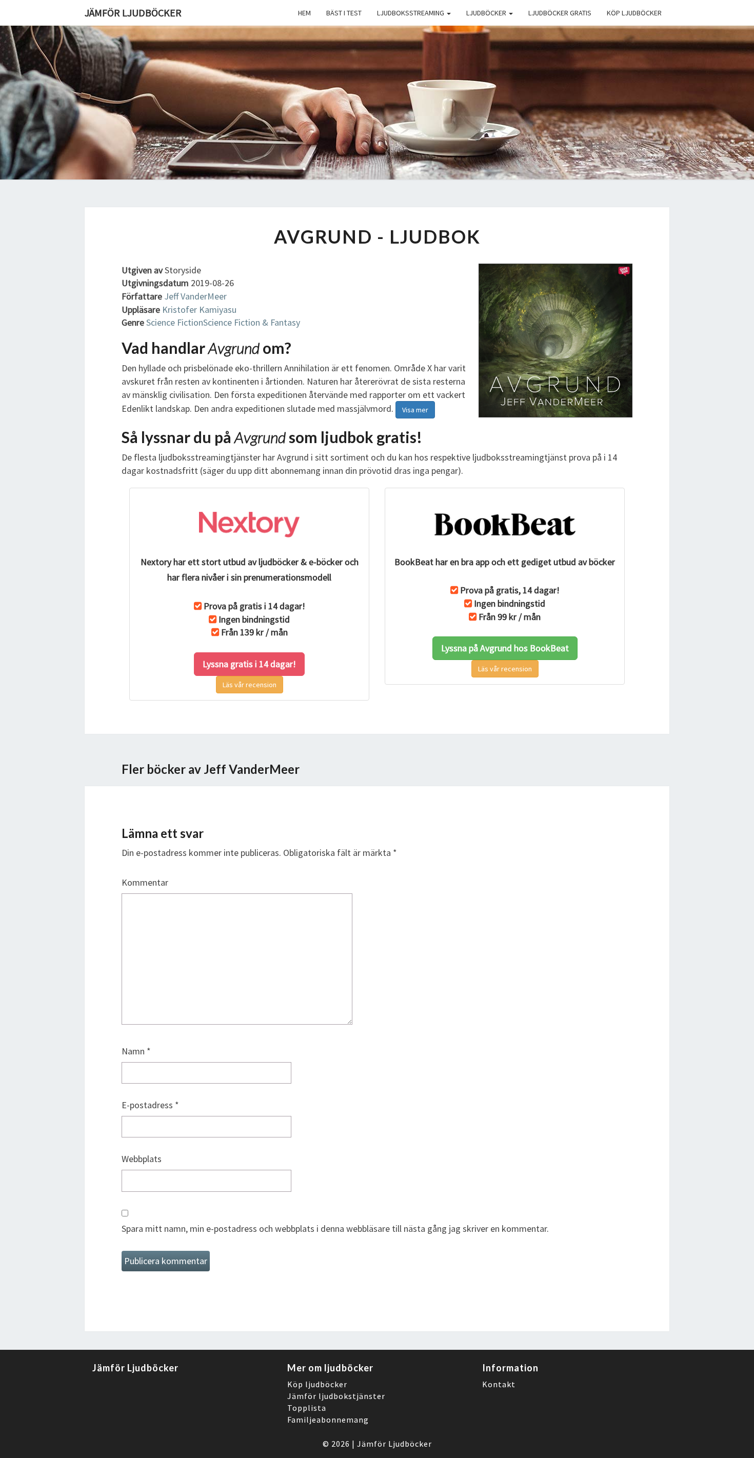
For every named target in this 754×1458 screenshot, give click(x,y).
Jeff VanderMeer (195, 296)
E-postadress (150, 1105)
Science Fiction (174, 322)
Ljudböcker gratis (559, 12)
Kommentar (145, 882)
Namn (136, 1051)
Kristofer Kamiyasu (199, 309)
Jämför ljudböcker (133, 12)
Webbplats (142, 1159)
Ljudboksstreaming (411, 12)
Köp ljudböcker (634, 12)
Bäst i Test (344, 12)
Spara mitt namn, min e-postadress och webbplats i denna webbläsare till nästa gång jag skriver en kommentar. (335, 1228)
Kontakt (498, 1384)
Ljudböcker (487, 12)
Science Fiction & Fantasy (251, 322)
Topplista (306, 1408)
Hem (304, 12)
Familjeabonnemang (328, 1419)
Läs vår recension (249, 684)
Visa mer (415, 409)
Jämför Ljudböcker (394, 1444)
